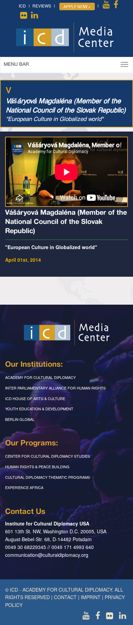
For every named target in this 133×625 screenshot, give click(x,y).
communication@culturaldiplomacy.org (46, 554)
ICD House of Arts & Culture (35, 398)
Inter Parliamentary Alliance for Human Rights (55, 388)
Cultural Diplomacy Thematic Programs (47, 477)
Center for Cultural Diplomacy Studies (47, 456)
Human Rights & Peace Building (37, 466)
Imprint (91, 597)
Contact (65, 597)
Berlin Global (19, 419)
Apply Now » (77, 6)
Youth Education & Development (39, 408)
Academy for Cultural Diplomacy (40, 377)
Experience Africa (24, 487)
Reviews (41, 6)
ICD (22, 6)
